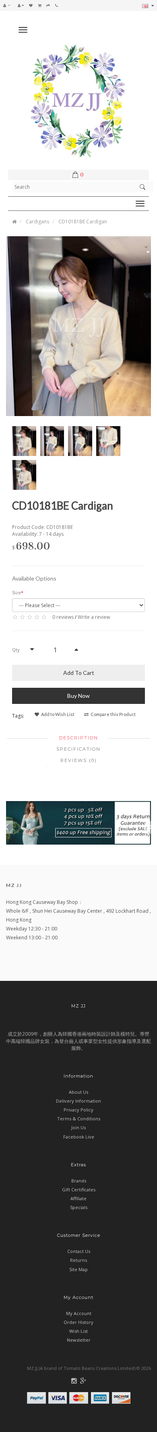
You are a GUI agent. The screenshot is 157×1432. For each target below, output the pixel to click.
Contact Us (78, 1251)
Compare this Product (113, 714)
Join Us (78, 1127)
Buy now (78, 695)
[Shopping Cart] (39, 5)
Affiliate (78, 1198)
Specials (78, 1207)
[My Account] (21, 5)
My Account (78, 1313)
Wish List (78, 1331)
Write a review (94, 617)
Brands (78, 1181)
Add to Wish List (57, 714)
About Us (78, 1092)
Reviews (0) (78, 760)
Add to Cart (78, 672)
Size (16, 592)
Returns (78, 1260)
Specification (78, 749)
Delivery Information (78, 1101)
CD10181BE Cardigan (82, 221)
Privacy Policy (78, 1110)
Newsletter (79, 1340)
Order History (78, 1322)
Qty (16, 650)
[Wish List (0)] (31, 5)
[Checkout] (48, 5)
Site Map (78, 1269)
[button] (9, 5)
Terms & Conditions (78, 1119)
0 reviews (63, 617)
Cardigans (37, 221)
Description (78, 738)
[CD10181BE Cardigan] (78, 325)
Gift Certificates (78, 1189)
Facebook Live (78, 1137)
